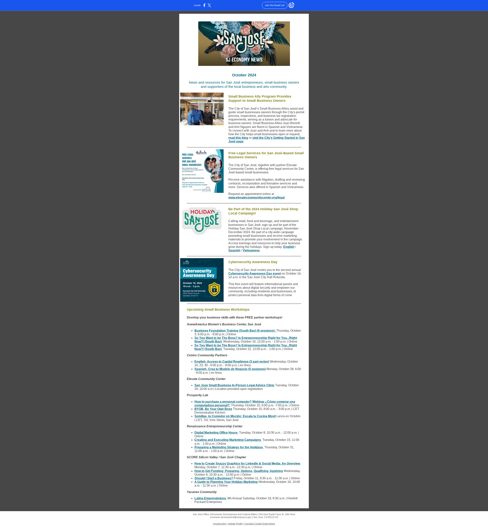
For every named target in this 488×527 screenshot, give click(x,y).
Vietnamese (251, 250)
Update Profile (235, 523)
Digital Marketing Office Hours (216, 432)
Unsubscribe (219, 523)
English (288, 246)
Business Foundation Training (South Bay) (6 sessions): (235, 330)
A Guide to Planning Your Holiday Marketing (226, 481)
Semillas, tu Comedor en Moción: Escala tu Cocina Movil (235, 416)
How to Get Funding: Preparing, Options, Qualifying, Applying (238, 471)
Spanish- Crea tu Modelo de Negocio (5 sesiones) (230, 369)
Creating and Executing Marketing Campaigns (228, 439)
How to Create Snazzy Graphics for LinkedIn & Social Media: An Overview (247, 463)
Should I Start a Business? (213, 478)
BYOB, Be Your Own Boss (213, 409)
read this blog (238, 137)
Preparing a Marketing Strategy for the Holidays (229, 447)
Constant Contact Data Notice (259, 523)
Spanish (234, 250)
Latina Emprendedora (210, 498)
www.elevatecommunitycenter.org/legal (256, 197)
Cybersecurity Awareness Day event (254, 273)
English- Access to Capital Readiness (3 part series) (231, 361)
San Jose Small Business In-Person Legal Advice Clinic (234, 385)
